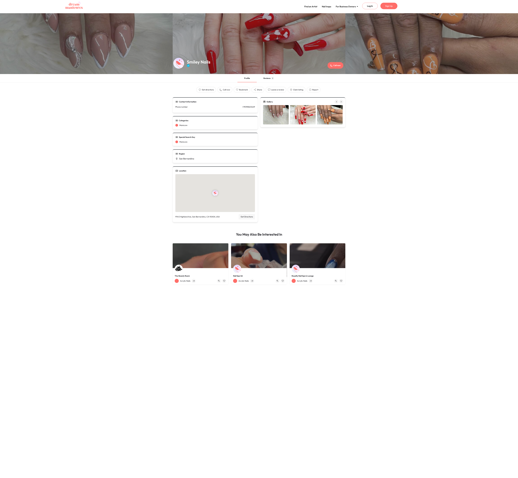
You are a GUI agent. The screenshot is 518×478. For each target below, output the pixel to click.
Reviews (268, 78)
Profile (247, 78)
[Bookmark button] (224, 281)
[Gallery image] (276, 114)
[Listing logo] (178, 63)
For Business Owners (346, 6)
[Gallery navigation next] (341, 102)
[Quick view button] (219, 281)
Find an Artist (310, 6)
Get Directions (247, 216)
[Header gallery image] (86, 43)
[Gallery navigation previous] (337, 102)
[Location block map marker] (215, 193)
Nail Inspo (326, 6)
